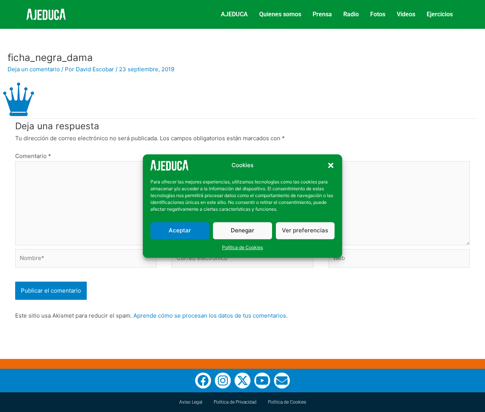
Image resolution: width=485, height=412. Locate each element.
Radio (351, 14)
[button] (331, 165)
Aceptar (180, 230)
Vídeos (406, 14)
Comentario (33, 156)
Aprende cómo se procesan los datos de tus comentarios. (210, 315)
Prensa (322, 14)
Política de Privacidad (235, 402)
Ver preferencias (305, 230)
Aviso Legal (190, 402)
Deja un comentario (34, 69)
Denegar (242, 230)
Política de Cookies (242, 247)
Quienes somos (280, 14)
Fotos (377, 14)
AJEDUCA (234, 14)
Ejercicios (440, 14)
